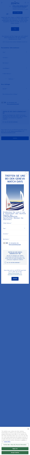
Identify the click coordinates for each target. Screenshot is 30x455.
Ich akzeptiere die (15, 243)
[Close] (28, 429)
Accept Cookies (15, 452)
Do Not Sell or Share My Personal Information (15, 444)
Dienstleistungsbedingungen (15, 274)
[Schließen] (27, 173)
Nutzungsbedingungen (15, 244)
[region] (15, 441)
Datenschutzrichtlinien (13, 273)
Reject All (15, 448)
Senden (15, 279)
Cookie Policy (7, 441)
